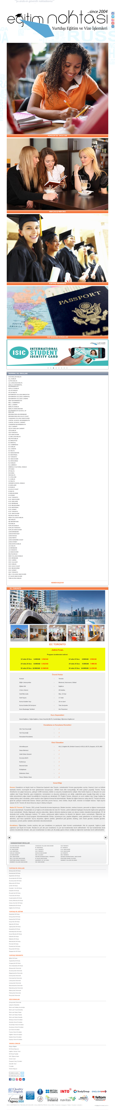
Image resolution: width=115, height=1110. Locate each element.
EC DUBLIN (11, 446)
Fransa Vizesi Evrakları (15, 1032)
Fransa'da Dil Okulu (14, 895)
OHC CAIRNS (12, 560)
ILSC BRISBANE (13, 503)
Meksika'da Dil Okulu (14, 941)
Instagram (63, 1105)
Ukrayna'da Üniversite (15, 1002)
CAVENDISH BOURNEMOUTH (17, 424)
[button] (48, 368)
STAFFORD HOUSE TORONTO (17, 860)
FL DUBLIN (11, 479)
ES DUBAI (11, 473)
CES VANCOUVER (13, 434)
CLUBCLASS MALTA (14, 436)
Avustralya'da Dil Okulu (15, 878)
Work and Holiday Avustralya (17, 1007)
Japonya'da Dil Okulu (15, 926)
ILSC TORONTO (13, 511)
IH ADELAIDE (12, 485)
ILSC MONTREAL (13, 507)
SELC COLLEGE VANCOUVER (17, 574)
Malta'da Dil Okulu (14, 939)
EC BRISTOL (12, 442)
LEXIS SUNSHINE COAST (15, 539)
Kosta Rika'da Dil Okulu (15, 934)
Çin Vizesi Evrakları (14, 1029)
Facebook (57, 1105)
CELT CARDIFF (12, 426)
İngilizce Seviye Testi (14, 1051)
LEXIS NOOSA (12, 535)
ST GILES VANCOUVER (15, 576)
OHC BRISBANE (13, 558)
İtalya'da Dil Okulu (14, 924)
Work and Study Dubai (15, 1012)
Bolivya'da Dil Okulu (14, 883)
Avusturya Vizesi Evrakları (16, 1027)
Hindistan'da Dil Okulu (15, 905)
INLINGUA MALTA (13, 515)
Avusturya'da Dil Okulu (15, 880)
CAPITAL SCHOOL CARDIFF (16, 422)
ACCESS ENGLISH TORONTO (17, 845)
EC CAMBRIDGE (13, 444)
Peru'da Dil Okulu (13, 944)
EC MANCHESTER (13, 452)
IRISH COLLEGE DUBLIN (15, 517)
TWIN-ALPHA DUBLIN (14, 578)
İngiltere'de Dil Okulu (14, 908)
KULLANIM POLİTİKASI (41, 1105)
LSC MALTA (11, 546)
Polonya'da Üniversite (15, 993)
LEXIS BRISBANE (13, 531)
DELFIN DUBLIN (13, 438)
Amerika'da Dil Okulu (14, 873)
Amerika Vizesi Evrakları (15, 1022)
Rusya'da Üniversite (14, 995)
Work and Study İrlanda (15, 1014)
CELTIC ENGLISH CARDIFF (16, 428)
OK (22, 1073)
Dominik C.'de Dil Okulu (15, 888)
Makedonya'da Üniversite (16, 988)
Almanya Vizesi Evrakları (16, 1019)
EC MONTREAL (13, 454)
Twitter (69, 1105)
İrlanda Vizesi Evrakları (15, 1037)
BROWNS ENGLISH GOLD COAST (18, 416)
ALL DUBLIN (12, 378)
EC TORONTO (12, 457)
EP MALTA (11, 471)
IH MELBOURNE (13, 493)
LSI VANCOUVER (13, 552)
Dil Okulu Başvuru (14, 1049)
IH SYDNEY (11, 495)
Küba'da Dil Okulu (14, 936)
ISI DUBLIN (11, 523)
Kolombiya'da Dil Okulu (15, 931)
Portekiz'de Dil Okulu (14, 946)
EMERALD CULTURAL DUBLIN (17, 467)
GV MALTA (11, 481)
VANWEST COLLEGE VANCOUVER (18, 862)
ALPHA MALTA (12, 381)
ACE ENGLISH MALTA (14, 376)
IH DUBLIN (11, 487)
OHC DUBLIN (12, 564)
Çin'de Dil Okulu (13, 885)
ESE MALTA (11, 475)
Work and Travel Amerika (16, 1009)
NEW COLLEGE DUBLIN (15, 556)
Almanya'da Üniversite (15, 968)
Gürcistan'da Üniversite (15, 978)
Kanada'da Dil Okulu (14, 929)
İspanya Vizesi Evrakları (15, 1039)
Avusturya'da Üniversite (15, 970)
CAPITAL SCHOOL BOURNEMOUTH (19, 420)
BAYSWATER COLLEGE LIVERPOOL (19, 396)
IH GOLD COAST (13, 489)
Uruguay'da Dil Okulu (15, 963)
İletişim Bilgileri (13, 1046)
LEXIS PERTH (12, 537)
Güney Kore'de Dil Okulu (15, 903)
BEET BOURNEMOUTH (15, 400)
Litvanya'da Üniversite (15, 983)
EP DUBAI (11, 469)
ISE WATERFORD (13, 521)
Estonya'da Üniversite (15, 975)
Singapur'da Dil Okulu (15, 951)
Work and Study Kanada (15, 1017)
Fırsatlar (11, 1066)
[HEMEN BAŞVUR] (57, 582)
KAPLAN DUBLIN (13, 525)
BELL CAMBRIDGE (14, 402)
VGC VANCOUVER (39, 862)
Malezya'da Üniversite (15, 990)
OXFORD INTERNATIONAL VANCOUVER (71, 856)
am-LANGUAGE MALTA (15, 383)
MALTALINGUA (12, 554)
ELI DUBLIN (11, 463)
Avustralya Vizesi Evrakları (16, 1024)
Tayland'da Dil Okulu (14, 960)
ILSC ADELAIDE (13, 501)
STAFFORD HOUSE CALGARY (68, 858)
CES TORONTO (13, 432)
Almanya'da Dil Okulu (15, 871)
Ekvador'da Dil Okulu (14, 893)
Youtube (74, 1105)
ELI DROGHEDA (13, 461)
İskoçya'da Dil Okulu (14, 916)
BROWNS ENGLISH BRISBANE (17, 414)
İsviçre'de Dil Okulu (14, 921)
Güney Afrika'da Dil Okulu (16, 900)
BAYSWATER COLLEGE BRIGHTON (18, 394)
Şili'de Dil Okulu (13, 958)
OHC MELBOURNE (14, 568)
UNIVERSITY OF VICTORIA (42, 860)
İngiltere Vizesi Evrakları (15, 1034)
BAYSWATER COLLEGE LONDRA (18, 398)
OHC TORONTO (13, 572)
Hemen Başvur (13, 1068)
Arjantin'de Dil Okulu (14, 875)
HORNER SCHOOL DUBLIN (16, 483)
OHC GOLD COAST (14, 566)
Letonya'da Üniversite (15, 980)
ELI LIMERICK (12, 465)
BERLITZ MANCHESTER (15, 408)
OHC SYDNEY (12, 570)
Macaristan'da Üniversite (15, 985)
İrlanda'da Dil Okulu (14, 914)
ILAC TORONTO (13, 497)
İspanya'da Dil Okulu (14, 919)
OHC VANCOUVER (14, 856)
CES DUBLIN (12, 430)
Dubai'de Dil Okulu (14, 890)
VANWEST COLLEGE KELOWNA (69, 860)
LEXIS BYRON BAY (14, 533)
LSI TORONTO (12, 550)
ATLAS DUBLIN (13, 390)
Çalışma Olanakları (14, 1005)
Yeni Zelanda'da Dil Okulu (16, 965)
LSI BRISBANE (12, 548)
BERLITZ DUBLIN (13, 406)
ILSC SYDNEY (12, 509)
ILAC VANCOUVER (13, 499)
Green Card (12, 1059)
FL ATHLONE (12, 477)
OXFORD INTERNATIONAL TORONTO (44, 856)
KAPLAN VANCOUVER (15, 529)
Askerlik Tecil (12, 1063)
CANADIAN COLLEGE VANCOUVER (19, 418)
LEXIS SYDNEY (12, 542)
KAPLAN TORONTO (14, 527)
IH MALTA (11, 491)
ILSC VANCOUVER (13, 513)
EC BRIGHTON (12, 440)
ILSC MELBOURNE (14, 505)
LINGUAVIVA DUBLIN (14, 544)
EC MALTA (11, 450)
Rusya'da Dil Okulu (14, 949)
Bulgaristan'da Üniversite (15, 973)
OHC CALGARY (13, 562)
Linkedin (79, 1105)
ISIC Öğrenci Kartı (14, 1056)
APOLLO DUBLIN (13, 388)
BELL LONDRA (12, 404)
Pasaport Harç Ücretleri (15, 1061)
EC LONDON (12, 448)
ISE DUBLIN (11, 519)
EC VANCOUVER (13, 459)
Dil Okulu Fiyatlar (13, 1054)
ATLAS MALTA (12, 392)
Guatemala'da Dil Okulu (15, 898)
